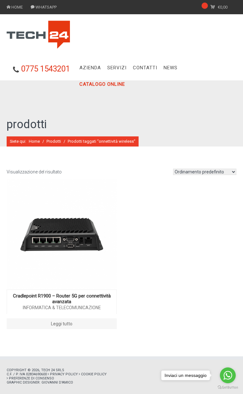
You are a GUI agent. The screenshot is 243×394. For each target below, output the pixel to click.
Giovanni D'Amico (57, 382)
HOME (17, 7)
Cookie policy (94, 374)
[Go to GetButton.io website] (228, 387)
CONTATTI (145, 68)
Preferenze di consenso (31, 378)
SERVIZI (117, 68)
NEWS (171, 68)
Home (34, 141)
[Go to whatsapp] (228, 375)
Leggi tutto (61, 323)
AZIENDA (90, 68)
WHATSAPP (46, 7)
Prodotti (54, 141)
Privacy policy (64, 374)
